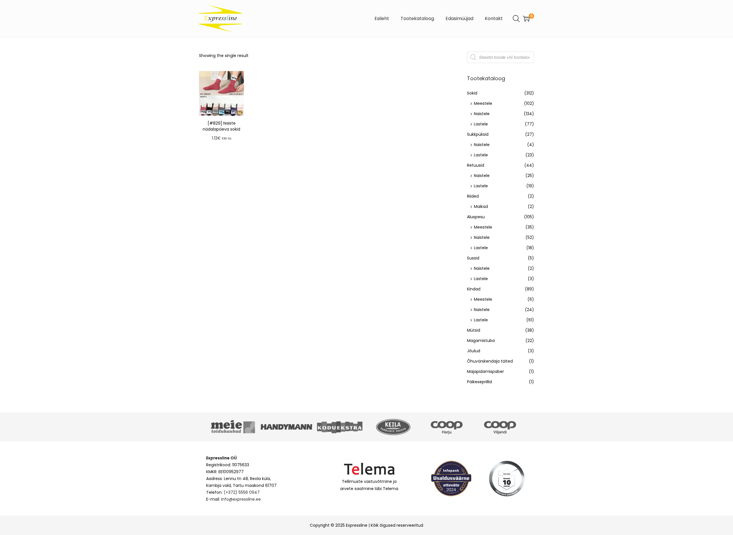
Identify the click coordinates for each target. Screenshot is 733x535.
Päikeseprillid (479, 382)
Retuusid (475, 165)
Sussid (473, 258)
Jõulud (473, 351)
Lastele (481, 124)
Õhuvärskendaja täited (490, 361)
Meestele (483, 103)
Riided (473, 196)
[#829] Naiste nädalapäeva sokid (221, 126)
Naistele (482, 114)
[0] (526, 18)
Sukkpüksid (477, 134)
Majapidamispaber (485, 371)
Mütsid (473, 330)
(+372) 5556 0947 (242, 492)
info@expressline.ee (241, 499)
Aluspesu (476, 217)
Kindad (473, 289)
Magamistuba (481, 340)
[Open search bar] (516, 18)
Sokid (472, 93)
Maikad (481, 206)
